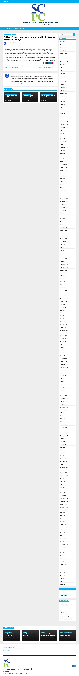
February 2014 (63, 324)
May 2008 (62, 515)
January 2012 (63, 395)
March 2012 (63, 390)
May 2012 (62, 384)
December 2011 (64, 398)
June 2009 (62, 484)
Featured (6, 632)
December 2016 (64, 233)
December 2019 (64, 147)
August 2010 (63, 444)
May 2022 (62, 73)
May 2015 (62, 281)
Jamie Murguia (20, 83)
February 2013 (63, 358)
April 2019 (62, 158)
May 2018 (62, 184)
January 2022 (63, 84)
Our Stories (10, 28)
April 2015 (62, 284)
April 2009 (62, 490)
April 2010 (62, 455)
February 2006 (63, 561)
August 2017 (63, 210)
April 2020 (62, 136)
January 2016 (63, 261)
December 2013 (64, 330)
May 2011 (62, 418)
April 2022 (62, 76)
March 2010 (63, 458)
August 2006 (63, 547)
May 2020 (62, 133)
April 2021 (62, 110)
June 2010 (62, 450)
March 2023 (63, 47)
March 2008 (63, 518)
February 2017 (63, 227)
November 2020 (64, 124)
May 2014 (62, 315)
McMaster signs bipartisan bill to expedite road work (29, 97)
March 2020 (63, 138)
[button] (75, 28)
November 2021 (64, 90)
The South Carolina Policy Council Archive (39, 22)
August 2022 (63, 64)
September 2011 (64, 407)
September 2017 (64, 207)
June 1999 (62, 581)
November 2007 (64, 527)
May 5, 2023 (7, 637)
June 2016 (62, 247)
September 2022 (64, 61)
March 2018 (63, 190)
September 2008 (64, 507)
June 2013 (62, 347)
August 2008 (63, 510)
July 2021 (62, 101)
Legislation (65, 632)
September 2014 (64, 304)
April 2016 (62, 253)
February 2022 (63, 81)
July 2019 (62, 150)
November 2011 (64, 401)
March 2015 (63, 287)
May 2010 (62, 452)
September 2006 (64, 544)
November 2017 (64, 201)
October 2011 (63, 404)
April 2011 (62, 421)
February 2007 (63, 541)
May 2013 (62, 350)
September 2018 (64, 173)
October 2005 (63, 570)
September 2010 (64, 441)
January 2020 (63, 144)
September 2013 (64, 338)
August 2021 (63, 98)
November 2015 (64, 267)
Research (10, 632)
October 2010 (63, 438)
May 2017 (62, 218)
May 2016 (62, 250)
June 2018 (62, 181)
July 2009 (62, 481)
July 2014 (62, 310)
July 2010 (62, 447)
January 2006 (63, 564)
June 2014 (62, 313)
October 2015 (63, 270)
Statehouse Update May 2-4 (65, 608)
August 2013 (63, 341)
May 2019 (62, 156)
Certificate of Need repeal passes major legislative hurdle (47, 635)
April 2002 (62, 575)
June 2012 (62, 381)
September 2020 (64, 127)
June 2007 (62, 532)
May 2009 (62, 487)
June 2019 (62, 153)
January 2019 (63, 167)
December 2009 (64, 467)
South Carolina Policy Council (14, 42)
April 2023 (62, 44)
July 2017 (62, 213)
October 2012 (63, 370)
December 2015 (64, 264)
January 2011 (63, 430)
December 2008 (64, 498)
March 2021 (63, 113)
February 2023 (63, 50)
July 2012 (62, 378)
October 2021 (63, 93)
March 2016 (63, 256)
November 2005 (64, 567)
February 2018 (63, 193)
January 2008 (63, 524)
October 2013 (63, 335)
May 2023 (62, 41)
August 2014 (63, 307)
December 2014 (64, 295)
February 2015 (63, 290)
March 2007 (63, 538)
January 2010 (63, 464)
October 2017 (63, 204)
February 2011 (63, 427)
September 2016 (64, 241)
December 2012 (64, 364)
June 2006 (62, 550)
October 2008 (63, 504)
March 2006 (63, 558)
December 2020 (64, 121)
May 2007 (62, 535)
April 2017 (62, 221)
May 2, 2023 (26, 637)
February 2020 (63, 141)
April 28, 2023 (45, 637)
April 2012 (62, 387)
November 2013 (64, 333)
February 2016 (63, 258)
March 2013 (63, 355)
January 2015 (63, 293)
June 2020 (62, 130)
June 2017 (62, 216)
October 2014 (63, 301)
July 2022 (62, 67)
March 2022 (63, 79)
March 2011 (63, 424)
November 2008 (64, 501)
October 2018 (63, 170)
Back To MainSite (19, 28)
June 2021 (62, 104)
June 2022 (62, 70)
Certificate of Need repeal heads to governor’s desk (11, 635)
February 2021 (63, 116)
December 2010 (64, 433)
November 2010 (64, 435)
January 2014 (63, 327)
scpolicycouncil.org (6, 650)
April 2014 (62, 318)
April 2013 (62, 353)
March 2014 (63, 321)
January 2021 (63, 118)
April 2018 (62, 187)
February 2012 (63, 393)
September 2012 (64, 373)
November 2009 (64, 470)
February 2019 (63, 164)
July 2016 (62, 244)
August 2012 (63, 375)
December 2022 (64, 56)
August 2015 (63, 273)
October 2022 (63, 59)
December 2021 (64, 87)
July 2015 (62, 275)
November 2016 (64, 236)
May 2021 (62, 107)
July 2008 (62, 512)
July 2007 (62, 530)
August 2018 (63, 176)
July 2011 (62, 413)
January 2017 (63, 230)
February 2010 (63, 461)
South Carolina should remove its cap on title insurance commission (48, 97)
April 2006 (62, 555)
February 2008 (63, 521)
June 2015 (62, 278)
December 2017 (64, 198)
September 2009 (64, 475)
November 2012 (64, 367)
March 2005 (63, 572)
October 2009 (63, 472)
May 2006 (62, 552)
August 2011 (63, 410)
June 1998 (62, 584)
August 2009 (63, 478)
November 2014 (64, 298)
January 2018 (63, 196)
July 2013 (62, 344)
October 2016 (63, 238)
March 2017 (63, 224)
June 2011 (62, 415)
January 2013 (63, 361)
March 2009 (63, 492)
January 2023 (63, 53)
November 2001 (64, 578)
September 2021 (64, 96)
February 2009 (63, 495)
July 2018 (62, 178)
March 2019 (63, 161)
